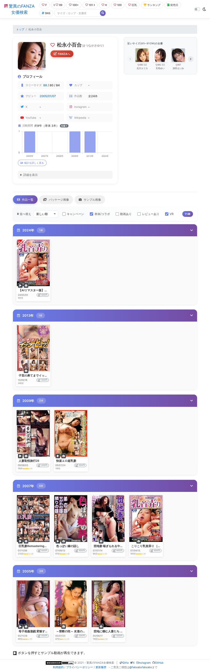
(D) (163, 64)
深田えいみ (178, 68)
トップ (20, 29)
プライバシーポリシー (79, 667)
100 (119, 5)
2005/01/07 (48, 96)
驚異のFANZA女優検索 (21, 9)
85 (159, 64)
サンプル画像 (92, 199)
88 (45, 85)
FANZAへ (64, 54)
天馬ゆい (160, 68)
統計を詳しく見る (34, 162)
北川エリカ (142, 68)
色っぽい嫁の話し (67, 546)
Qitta (125, 662)
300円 (44, 380)
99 (60, 5)
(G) (145, 64)
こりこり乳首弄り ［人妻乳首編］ (153, 546)
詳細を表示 (30, 174)
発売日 (174, 5)
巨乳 (134, 5)
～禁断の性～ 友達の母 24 (73, 631)
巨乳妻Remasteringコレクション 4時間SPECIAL (50, 546)
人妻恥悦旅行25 (29, 460)
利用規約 (58, 667)
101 (91, 5)
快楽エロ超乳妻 (66, 460)
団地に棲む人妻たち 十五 (110, 631)
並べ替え (25, 214)
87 (179, 64)
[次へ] (191, 59)
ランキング (154, 5)
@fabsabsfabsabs (140, 667)
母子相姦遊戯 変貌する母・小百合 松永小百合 (48, 631)
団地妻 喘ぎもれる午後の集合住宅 (115, 546)
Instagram (144, 662)
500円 (44, 294)
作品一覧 (27, 199)
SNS (47, 13)
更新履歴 (101, 667)
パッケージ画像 (58, 199)
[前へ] (130, 59)
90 (141, 64)
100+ (75, 5)
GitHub (159, 662)
